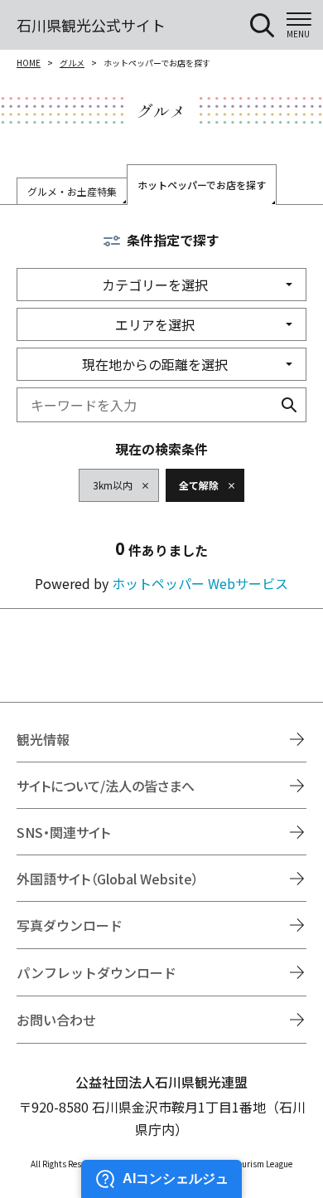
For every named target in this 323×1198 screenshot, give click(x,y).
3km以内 (113, 485)
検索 (289, 404)
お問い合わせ (56, 1020)
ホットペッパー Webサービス (200, 583)
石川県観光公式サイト (91, 24)
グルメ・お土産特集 (72, 191)
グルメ (72, 62)
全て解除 (199, 485)
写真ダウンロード (70, 925)
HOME (29, 62)
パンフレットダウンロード (96, 972)
